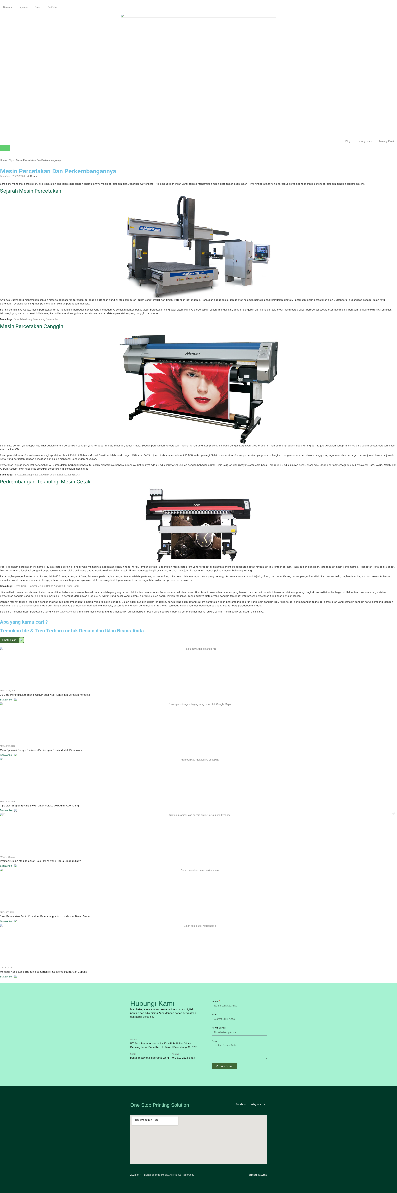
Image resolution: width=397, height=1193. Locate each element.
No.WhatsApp (219, 1027)
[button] (3, 813)
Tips (11, 160)
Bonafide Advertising (67, 611)
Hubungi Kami (364, 141)
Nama (215, 1001)
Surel (215, 1014)
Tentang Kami (386, 141)
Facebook (241, 1104)
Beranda (8, 7)
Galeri (38, 7)
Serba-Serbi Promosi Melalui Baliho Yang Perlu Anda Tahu (46, 586)
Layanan (23, 7)
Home (3, 160)
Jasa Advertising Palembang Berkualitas (36, 319)
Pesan (215, 1041)
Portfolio (52, 7)
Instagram (255, 1104)
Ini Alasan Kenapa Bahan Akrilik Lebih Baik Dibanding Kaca (47, 474)
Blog (347, 141)
